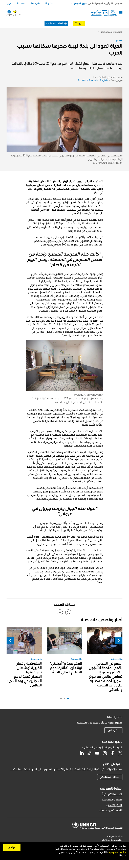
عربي (9, 3)
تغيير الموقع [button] (80, 3)
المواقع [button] (9, 15)
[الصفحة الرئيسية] (105, 13)
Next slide (10, 640)
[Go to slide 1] (67, 699)
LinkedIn (81, 753)
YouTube (97, 753)
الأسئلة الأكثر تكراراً (112, 794)
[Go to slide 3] (60, 699)
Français (35, 3)
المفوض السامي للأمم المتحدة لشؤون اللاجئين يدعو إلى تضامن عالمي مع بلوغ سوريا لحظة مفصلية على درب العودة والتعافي (105, 676)
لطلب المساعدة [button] (54, 23)
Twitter (120, 753)
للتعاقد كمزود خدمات (110, 810)
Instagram (105, 753)
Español (21, 3)
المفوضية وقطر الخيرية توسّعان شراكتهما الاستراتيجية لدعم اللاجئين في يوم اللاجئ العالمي (24, 674)
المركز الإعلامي (114, 804)
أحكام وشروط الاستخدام (112, 840)
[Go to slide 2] (63, 699)
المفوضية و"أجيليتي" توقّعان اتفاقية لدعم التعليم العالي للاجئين (65, 667)
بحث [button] (19, 15)
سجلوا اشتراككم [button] (109, 776)
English (49, 3)
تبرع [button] (14, 15)
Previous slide (118, 640)
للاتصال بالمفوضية (112, 799)
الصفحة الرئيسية (114, 32)
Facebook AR (112, 753)
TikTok (89, 753)
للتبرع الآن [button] (113, 730)
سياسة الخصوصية (114, 836)
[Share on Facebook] (60, 612)
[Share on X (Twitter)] (68, 612)
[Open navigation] (120, 13)
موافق (11, 847)
